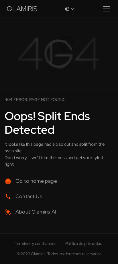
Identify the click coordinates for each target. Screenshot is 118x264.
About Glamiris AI (35, 211)
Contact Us (28, 196)
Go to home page (36, 181)
